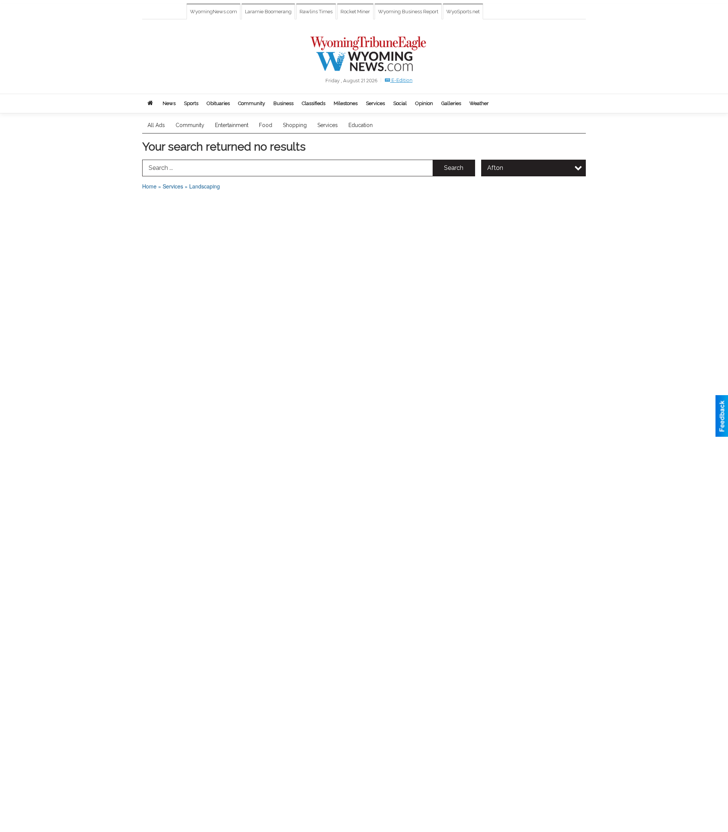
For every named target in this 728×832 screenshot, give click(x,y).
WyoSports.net (463, 11)
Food (265, 125)
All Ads (156, 125)
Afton (495, 167)
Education (360, 125)
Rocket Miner (355, 11)
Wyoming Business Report (408, 11)
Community (190, 125)
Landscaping (204, 186)
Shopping (295, 125)
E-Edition (401, 80)
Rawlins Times (316, 11)
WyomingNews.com (213, 11)
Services (327, 125)
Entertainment (231, 125)
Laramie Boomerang (268, 11)
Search (453, 167)
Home (149, 186)
